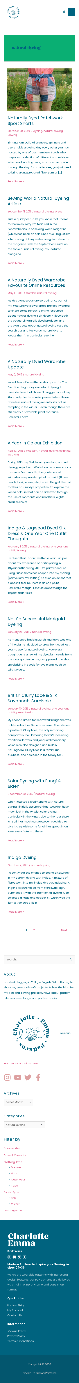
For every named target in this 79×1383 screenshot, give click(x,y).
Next (66, 930)
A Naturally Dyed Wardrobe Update (37, 364)
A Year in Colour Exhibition (35, 443)
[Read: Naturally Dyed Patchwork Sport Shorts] (39, 89)
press (58, 211)
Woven (15, 1203)
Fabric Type (11, 1192)
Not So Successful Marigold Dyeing (36, 621)
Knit (13, 1198)
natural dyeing (53, 131)
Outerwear (18, 1179)
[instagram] (8, 1077)
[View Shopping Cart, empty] (63, 12)
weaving (13, 454)
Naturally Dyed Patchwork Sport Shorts (35, 120)
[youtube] (19, 1077)
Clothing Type (13, 1162)
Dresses (16, 1167)
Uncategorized (13, 1210)
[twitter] (29, 1077)
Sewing (12, 135)
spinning (65, 451)
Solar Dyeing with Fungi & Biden (34, 783)
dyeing (37, 131)
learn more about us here (21, 1063)
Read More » (16, 181)
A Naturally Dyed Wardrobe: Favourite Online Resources (37, 282)
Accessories (12, 1148)
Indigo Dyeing (22, 857)
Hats (14, 1173)
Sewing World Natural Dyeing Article (38, 201)
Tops (14, 1185)
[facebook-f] (39, 1077)
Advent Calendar (15, 1155)
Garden (31, 293)
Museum (31, 451)
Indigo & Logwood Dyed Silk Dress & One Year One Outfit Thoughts (37, 533)
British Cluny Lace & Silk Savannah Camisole (32, 698)
